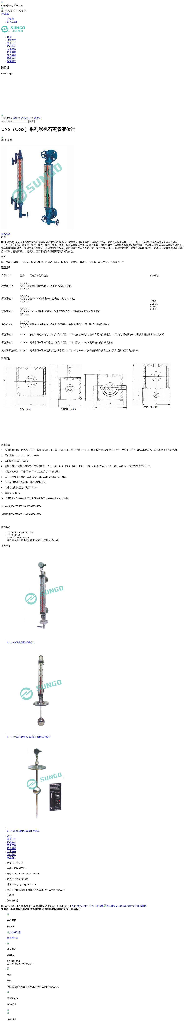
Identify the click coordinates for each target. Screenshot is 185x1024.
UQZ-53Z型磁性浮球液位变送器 (23, 831)
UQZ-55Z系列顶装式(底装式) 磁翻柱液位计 (29, 736)
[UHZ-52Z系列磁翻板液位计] (43, 639)
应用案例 (11, 49)
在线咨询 (5, 234)
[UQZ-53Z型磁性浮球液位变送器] (43, 828)
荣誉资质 (11, 40)
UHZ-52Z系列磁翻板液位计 (21, 642)
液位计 (37, 118)
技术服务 (11, 52)
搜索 (31, 121)
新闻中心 (11, 58)
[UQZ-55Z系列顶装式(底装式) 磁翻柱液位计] (43, 734)
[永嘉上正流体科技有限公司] (13, 32)
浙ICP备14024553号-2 (83, 906)
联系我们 (11, 61)
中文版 (5, 13)
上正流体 (98, 906)
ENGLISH (12, 22)
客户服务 (11, 55)
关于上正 (11, 43)
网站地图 (142, 906)
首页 (9, 37)
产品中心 (11, 46)
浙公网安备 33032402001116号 (121, 906)
